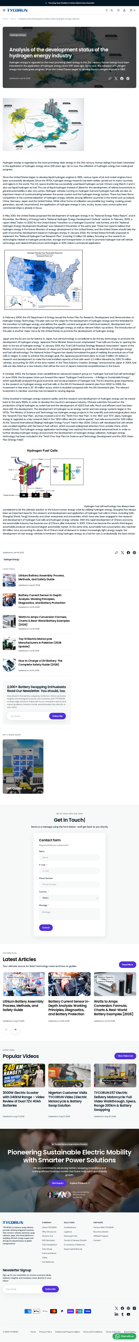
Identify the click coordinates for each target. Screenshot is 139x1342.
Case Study (47, 1249)
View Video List (125, 1055)
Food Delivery (70, 1227)
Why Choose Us (49, 1231)
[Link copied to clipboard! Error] (110, 78)
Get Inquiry (57, 1183)
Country (43, 891)
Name (41, 851)
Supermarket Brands (73, 1249)
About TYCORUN (49, 1227)
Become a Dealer (100, 1231)
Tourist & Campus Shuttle (75, 1240)
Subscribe (57, 716)
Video (44, 1257)
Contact (97, 1240)
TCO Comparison (49, 1244)
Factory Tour (47, 1236)
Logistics (68, 1231)
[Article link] (37, 582)
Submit (46, 927)
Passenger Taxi (70, 1236)
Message (43, 905)
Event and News (49, 1253)
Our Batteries (48, 1262)
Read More (127, 964)
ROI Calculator (48, 1240)
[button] (4, 10)
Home (5, 19)
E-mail (42, 864)
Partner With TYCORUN (103, 1227)
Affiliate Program (100, 1236)
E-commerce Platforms (74, 1244)
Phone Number (46, 878)
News (13, 19)
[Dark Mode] (109, 10)
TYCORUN (13, 1332)
